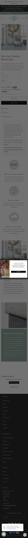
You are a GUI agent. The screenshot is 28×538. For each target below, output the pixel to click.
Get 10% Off (18, 271)
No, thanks (18, 275)
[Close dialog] (26, 261)
